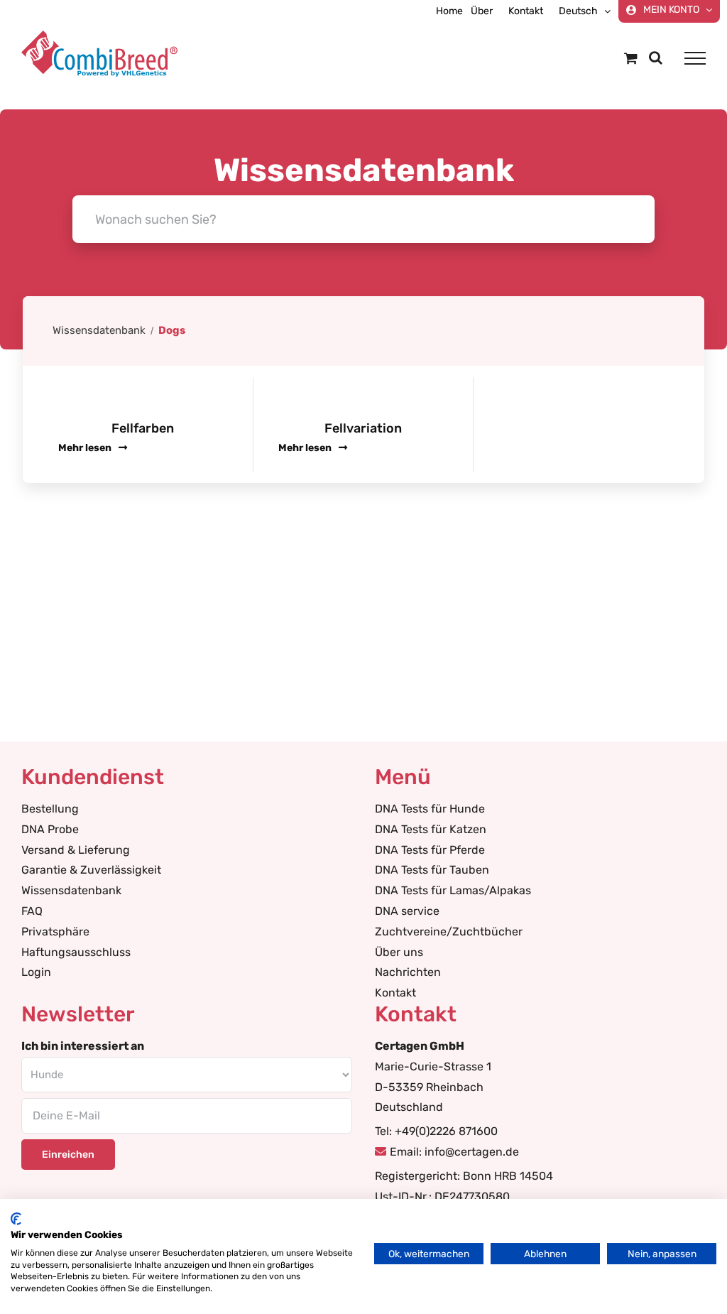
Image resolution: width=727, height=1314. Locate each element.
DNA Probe (50, 829)
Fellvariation (363, 428)
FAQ (32, 911)
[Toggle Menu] (695, 58)
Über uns (399, 952)
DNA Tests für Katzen (430, 829)
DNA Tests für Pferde (430, 850)
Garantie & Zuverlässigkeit (91, 869)
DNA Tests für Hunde (430, 808)
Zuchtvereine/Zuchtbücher (449, 931)
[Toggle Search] (655, 57)
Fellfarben (142, 428)
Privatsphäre (55, 931)
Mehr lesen (86, 448)
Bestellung (50, 808)
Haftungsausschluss (76, 952)
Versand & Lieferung (75, 850)
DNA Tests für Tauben (432, 869)
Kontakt (395, 992)
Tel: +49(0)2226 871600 (436, 1131)
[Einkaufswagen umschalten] (631, 57)
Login (36, 972)
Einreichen (68, 1155)
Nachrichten (408, 972)
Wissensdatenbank (99, 330)
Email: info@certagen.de (454, 1151)
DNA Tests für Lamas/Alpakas (453, 890)
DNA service (407, 911)
